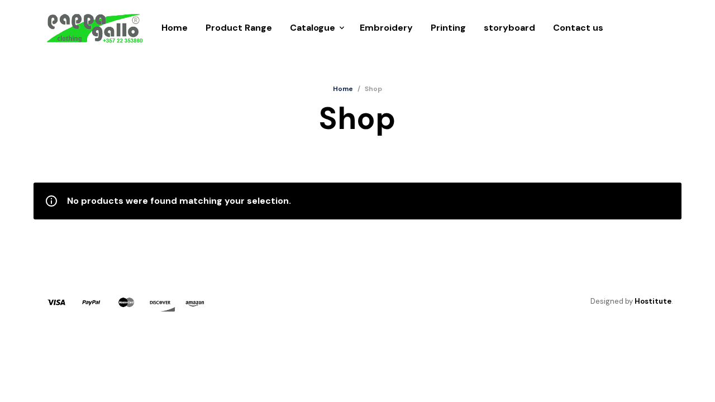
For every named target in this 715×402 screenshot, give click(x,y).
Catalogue (312, 28)
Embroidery (386, 28)
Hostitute (653, 301)
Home (174, 28)
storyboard (509, 28)
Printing (448, 28)
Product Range (239, 28)
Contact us (578, 28)
